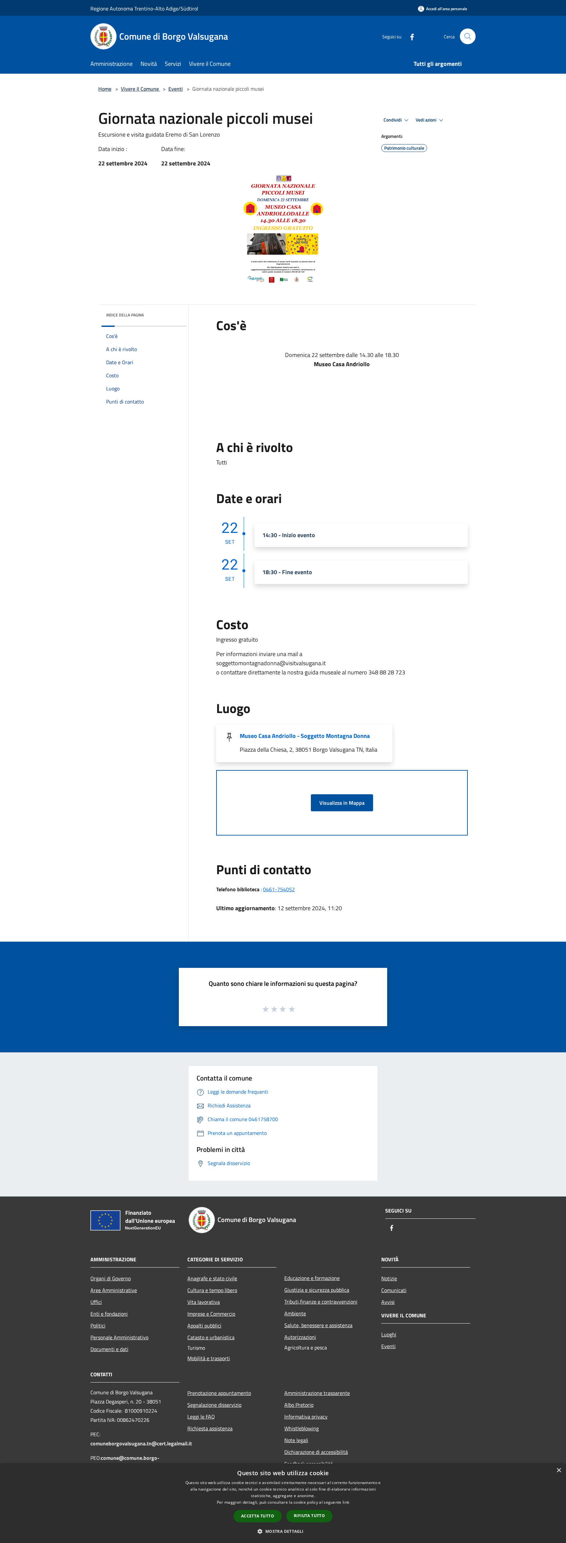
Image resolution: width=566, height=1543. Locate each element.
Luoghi (388, 1334)
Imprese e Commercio (211, 1314)
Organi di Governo (110, 1278)
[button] (282, 1531)
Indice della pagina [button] (125, 315)
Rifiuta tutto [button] (309, 1515)
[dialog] (283, 1503)
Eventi (175, 89)
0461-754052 (279, 889)
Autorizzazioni (300, 1337)
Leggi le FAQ (201, 1417)
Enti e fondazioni (109, 1314)
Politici (97, 1325)
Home (104, 89)
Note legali (296, 1440)
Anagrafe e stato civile (212, 1278)
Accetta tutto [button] (257, 1516)
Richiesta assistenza (210, 1428)
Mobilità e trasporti (208, 1358)
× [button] (558, 1470)
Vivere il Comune (140, 89)
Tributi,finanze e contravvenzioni (320, 1302)
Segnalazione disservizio (214, 1405)
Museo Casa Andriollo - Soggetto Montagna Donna (305, 735)
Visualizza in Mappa (342, 803)
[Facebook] (409, 36)
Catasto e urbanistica (211, 1337)
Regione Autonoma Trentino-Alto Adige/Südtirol (144, 8)
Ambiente (295, 1313)
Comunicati (393, 1290)
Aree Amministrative (113, 1290)
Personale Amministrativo (119, 1337)
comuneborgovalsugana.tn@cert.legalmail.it (141, 1443)
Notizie (389, 1278)
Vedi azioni (426, 119)
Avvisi (388, 1302)
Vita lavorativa (203, 1302)
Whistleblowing (301, 1428)
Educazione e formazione (312, 1278)
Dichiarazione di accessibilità (316, 1452)
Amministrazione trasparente (317, 1393)
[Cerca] (468, 36)
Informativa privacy (306, 1417)
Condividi (393, 119)
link (346, 1502)
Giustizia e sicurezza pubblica (316, 1290)
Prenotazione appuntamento (219, 1393)
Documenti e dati (109, 1349)
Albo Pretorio (298, 1405)
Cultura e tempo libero (212, 1290)
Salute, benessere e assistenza (318, 1325)
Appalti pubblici (204, 1325)
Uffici (96, 1302)
